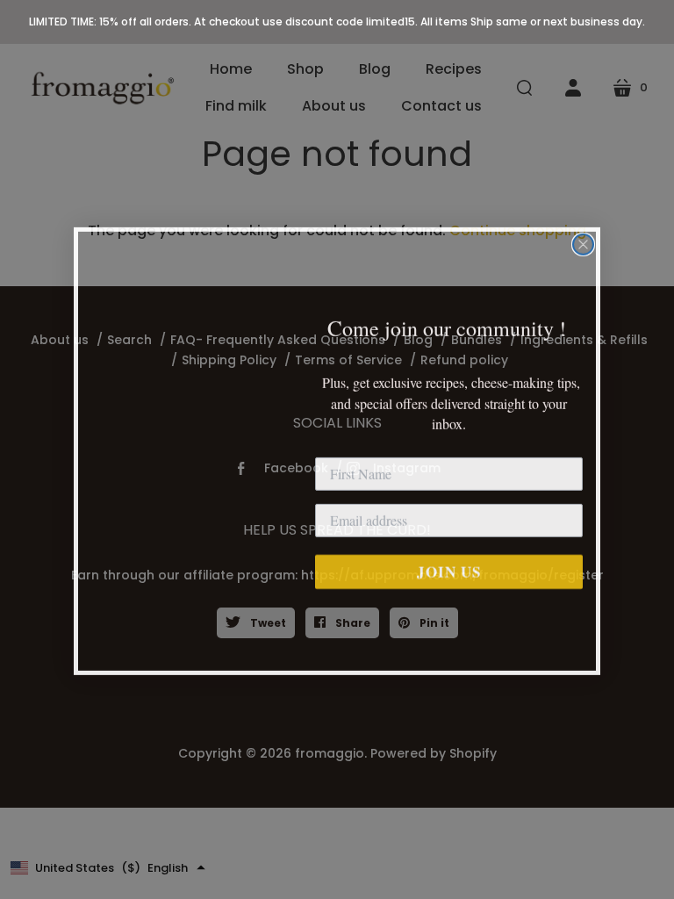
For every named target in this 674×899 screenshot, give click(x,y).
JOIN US (449, 570)
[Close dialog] (583, 243)
